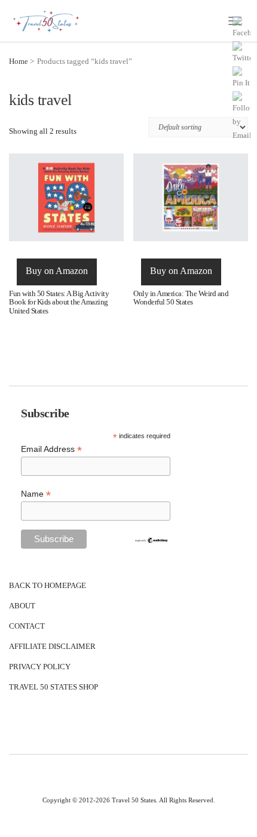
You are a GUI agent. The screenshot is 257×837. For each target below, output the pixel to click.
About (22, 605)
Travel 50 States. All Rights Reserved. (163, 800)
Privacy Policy (40, 666)
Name (36, 494)
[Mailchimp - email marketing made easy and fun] (151, 539)
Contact (27, 625)
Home (18, 61)
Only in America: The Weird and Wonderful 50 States (180, 297)
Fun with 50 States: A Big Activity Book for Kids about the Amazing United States (59, 302)
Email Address (51, 449)
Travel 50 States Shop (53, 686)
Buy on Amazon (57, 271)
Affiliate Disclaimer (52, 646)
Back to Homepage (47, 585)
